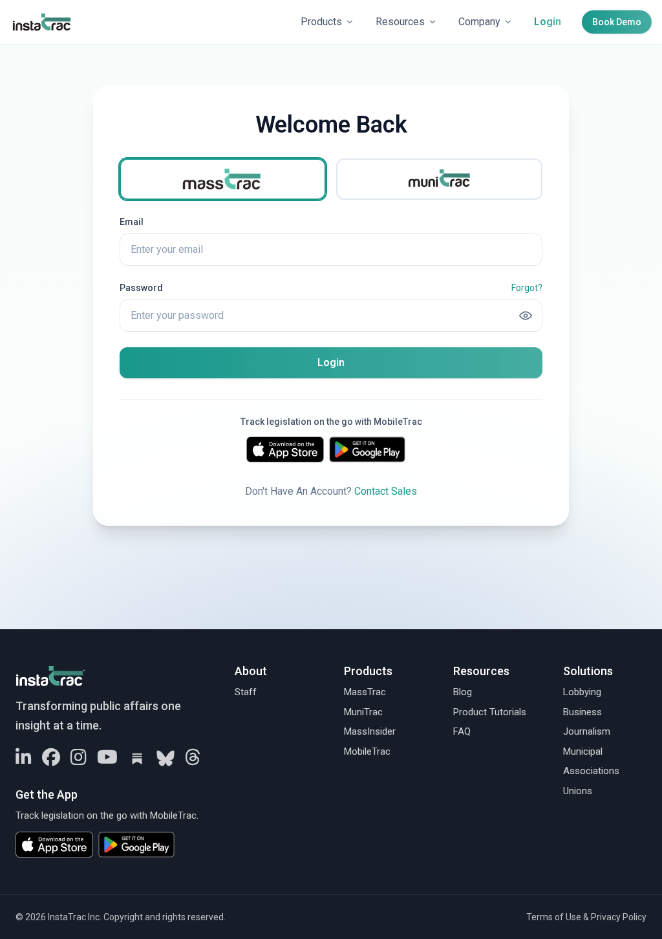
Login (547, 22)
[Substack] (137, 759)
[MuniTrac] (439, 179)
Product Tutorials (489, 712)
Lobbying (582, 692)
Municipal (583, 751)
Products (321, 22)
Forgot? (526, 288)
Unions (577, 791)
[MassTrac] (223, 179)
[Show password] (526, 316)
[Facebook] (51, 758)
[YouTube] (107, 758)
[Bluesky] (165, 759)
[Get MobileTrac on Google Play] (372, 449)
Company (479, 22)
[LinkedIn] (24, 758)
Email (132, 222)
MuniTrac (363, 712)
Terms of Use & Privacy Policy (586, 917)
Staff (246, 692)
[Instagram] (78, 758)
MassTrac (365, 692)
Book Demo (616, 22)
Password (141, 288)
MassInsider (370, 731)
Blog (462, 692)
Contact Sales (385, 491)
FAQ (462, 731)
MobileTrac (367, 751)
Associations (591, 771)
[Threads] (193, 758)
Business (582, 712)
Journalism (586, 731)
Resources (400, 22)
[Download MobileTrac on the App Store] (285, 449)
